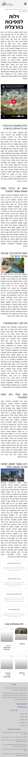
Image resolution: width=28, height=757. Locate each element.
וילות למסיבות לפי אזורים (15, 9)
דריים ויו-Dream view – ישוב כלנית (6, 647)
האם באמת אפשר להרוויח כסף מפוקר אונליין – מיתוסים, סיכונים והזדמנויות (14, 745)
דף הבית (25, 9)
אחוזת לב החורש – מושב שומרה (6, 674)
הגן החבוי (22, 643)
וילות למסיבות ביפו (14, 609)
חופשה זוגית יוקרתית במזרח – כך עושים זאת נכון (14, 737)
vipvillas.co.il (22, 707)
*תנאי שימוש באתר (21, 704)
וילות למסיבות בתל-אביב (14, 594)
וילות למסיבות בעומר (14, 579)
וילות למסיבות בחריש (14, 563)
